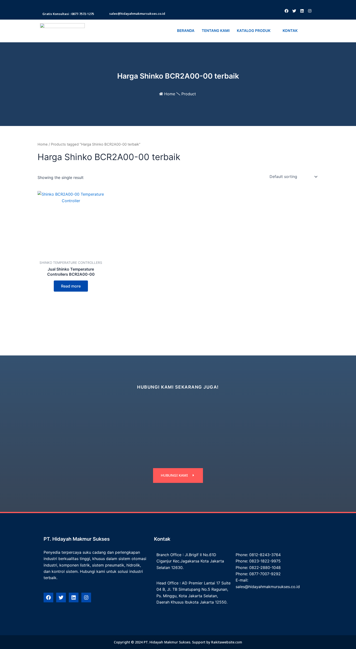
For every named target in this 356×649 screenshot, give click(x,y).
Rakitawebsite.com (226, 642)
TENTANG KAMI (216, 30)
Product (188, 93)
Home (169, 93)
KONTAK (290, 30)
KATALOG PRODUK (254, 30)
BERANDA (185, 30)
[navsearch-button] (307, 31)
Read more (71, 286)
